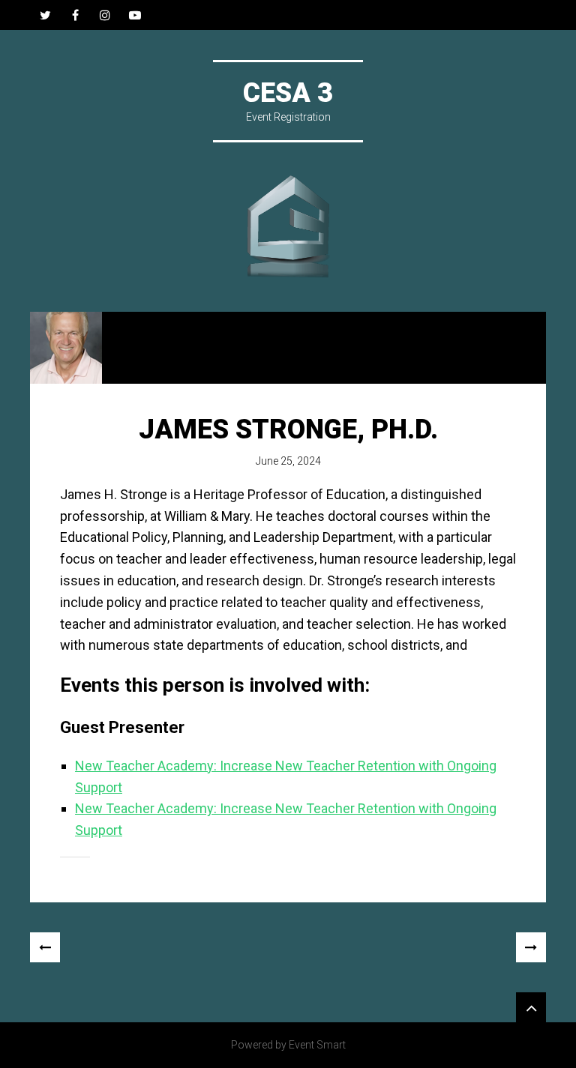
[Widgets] (531, 1007)
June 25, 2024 (288, 461)
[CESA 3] (288, 227)
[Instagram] (105, 15)
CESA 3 (288, 93)
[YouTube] (135, 15)
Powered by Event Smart (288, 1045)
